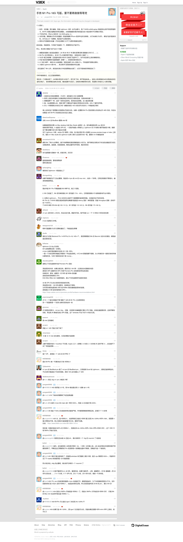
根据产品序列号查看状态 (129, 48)
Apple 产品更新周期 (127, 54)
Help (43, 525)
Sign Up (139, 2)
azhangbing (47, 167)
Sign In (145, 2)
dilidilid (45, 93)
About (36, 525)
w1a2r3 (45, 325)
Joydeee (46, 499)
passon (45, 317)
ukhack (45, 210)
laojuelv (130, 40)
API (65, 525)
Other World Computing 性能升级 (132, 57)
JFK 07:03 (74, 536)
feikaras (45, 243)
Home (134, 2)
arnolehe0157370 (49, 139)
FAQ (71, 525)
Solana (86, 525)
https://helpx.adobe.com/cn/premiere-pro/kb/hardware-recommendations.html (69, 292)
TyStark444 (47, 366)
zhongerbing (47, 175)
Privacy (78, 525)
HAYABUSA (47, 359)
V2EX (38, 9)
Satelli (46, 411)
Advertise (51, 525)
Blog (59, 525)
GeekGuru (46, 150)
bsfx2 (45, 185)
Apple (45, 9)
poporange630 (48, 297)
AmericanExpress (49, 117)
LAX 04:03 (67, 536)
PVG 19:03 (60, 536)
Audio (45, 233)
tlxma (44, 351)
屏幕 (113, 88)
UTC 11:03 (53, 536)
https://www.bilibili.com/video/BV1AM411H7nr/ (62, 423)
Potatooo (46, 157)
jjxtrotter (46, 307)
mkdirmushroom (48, 377)
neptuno (46, 218)
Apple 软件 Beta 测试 (128, 60)
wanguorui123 (48, 225)
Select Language (120, 525)
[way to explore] (40, 2)
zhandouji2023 (48, 261)
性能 (105, 88)
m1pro (96, 88)
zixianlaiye (46, 333)
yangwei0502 (48, 17)
